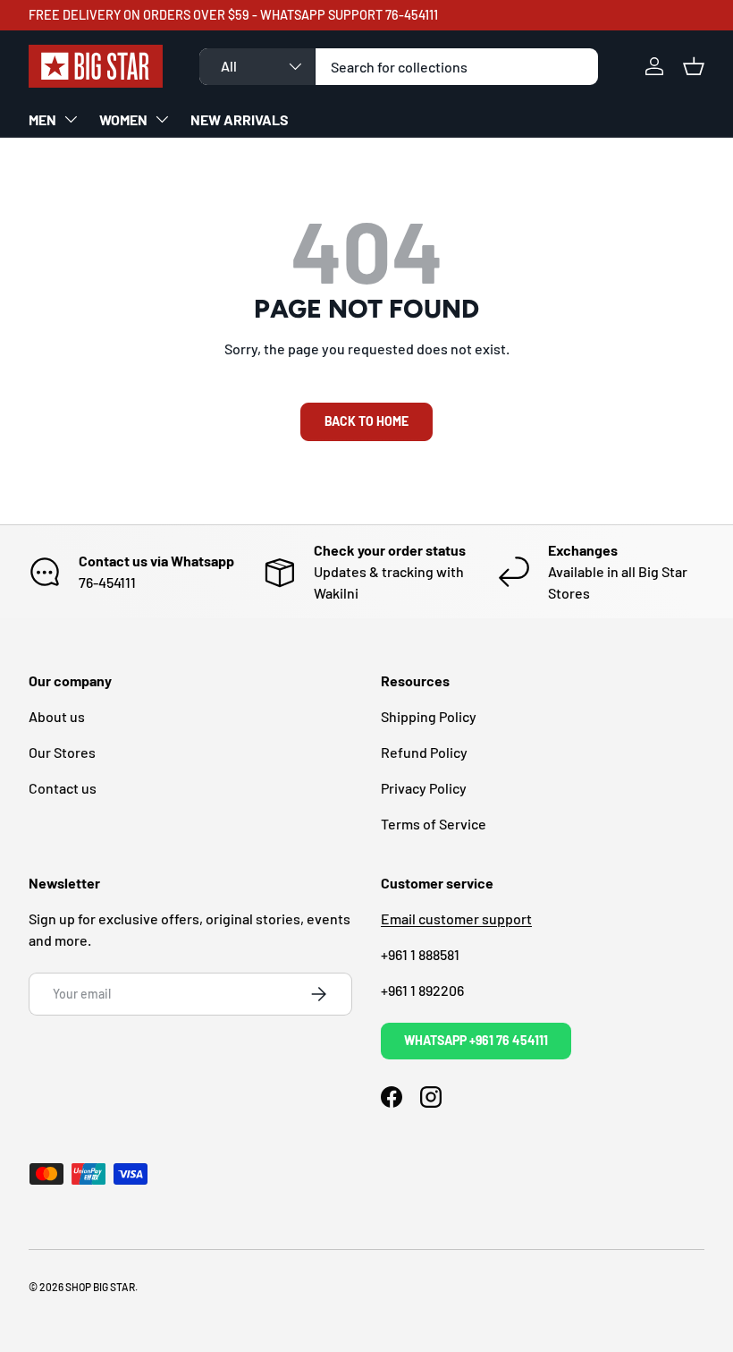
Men (42, 119)
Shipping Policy (428, 716)
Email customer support (456, 918)
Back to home (366, 421)
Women (123, 119)
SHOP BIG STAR (100, 1286)
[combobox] (399, 66)
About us (57, 716)
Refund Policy (424, 752)
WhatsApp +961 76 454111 (476, 1040)
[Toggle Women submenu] (162, 119)
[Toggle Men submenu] (70, 119)
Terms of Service (433, 823)
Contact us (63, 787)
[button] (693, 66)
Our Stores (62, 752)
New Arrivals (239, 119)
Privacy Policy (424, 787)
